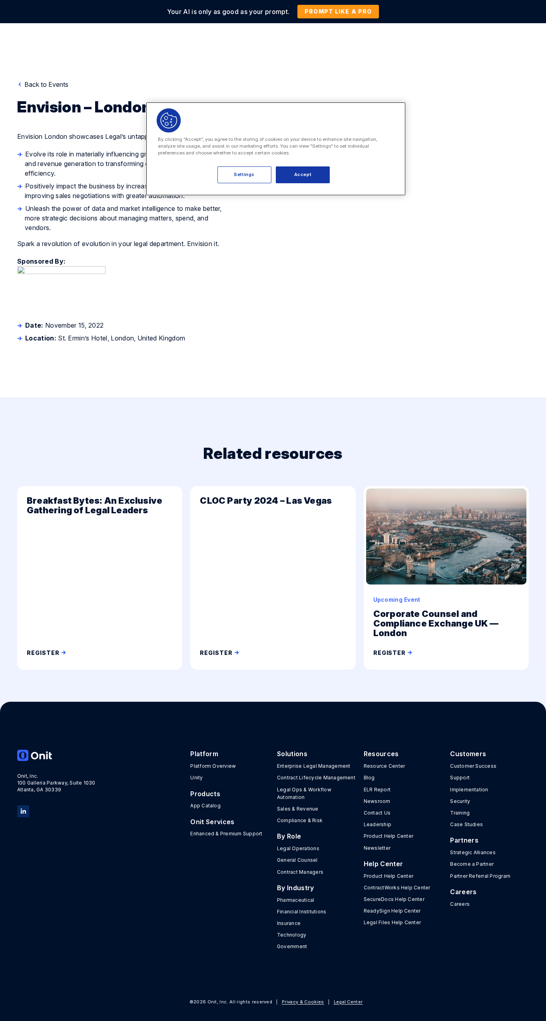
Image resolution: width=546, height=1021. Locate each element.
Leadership (377, 824)
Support (460, 778)
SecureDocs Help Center (394, 899)
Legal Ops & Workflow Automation (304, 793)
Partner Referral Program (480, 876)
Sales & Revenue (298, 809)
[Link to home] (56, 755)
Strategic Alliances (473, 852)
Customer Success (473, 766)
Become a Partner (472, 864)
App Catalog (205, 806)
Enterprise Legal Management (313, 766)
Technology (291, 935)
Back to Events (45, 84)
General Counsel (297, 860)
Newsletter (377, 848)
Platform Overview (213, 766)
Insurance (289, 923)
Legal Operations (298, 848)
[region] (276, 149)
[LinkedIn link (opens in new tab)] (23, 811)
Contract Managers (300, 872)
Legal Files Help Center (392, 922)
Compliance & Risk (300, 820)
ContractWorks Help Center (397, 888)
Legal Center (348, 1002)
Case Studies (466, 824)
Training (460, 813)
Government (292, 946)
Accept (302, 174)
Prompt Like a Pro (338, 11)
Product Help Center (389, 836)
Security (460, 801)
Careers (460, 904)
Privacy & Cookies (303, 1002)
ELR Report (377, 790)
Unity (196, 778)
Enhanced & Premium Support (226, 834)
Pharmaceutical (295, 900)
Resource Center (384, 766)
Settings (244, 174)
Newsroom (377, 801)
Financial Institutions (301, 912)
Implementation (469, 790)
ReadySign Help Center (392, 911)
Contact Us (377, 813)
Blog (369, 778)
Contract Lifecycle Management (316, 778)
